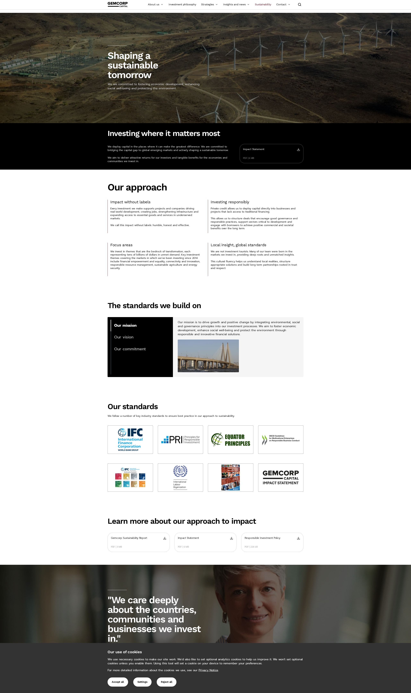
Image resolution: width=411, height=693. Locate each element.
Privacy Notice (208, 670)
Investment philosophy (182, 4)
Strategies (207, 4)
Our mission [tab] (125, 325)
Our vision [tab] (123, 337)
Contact (281, 4)
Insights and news (234, 4)
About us (153, 4)
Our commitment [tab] (130, 349)
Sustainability (263, 4)
